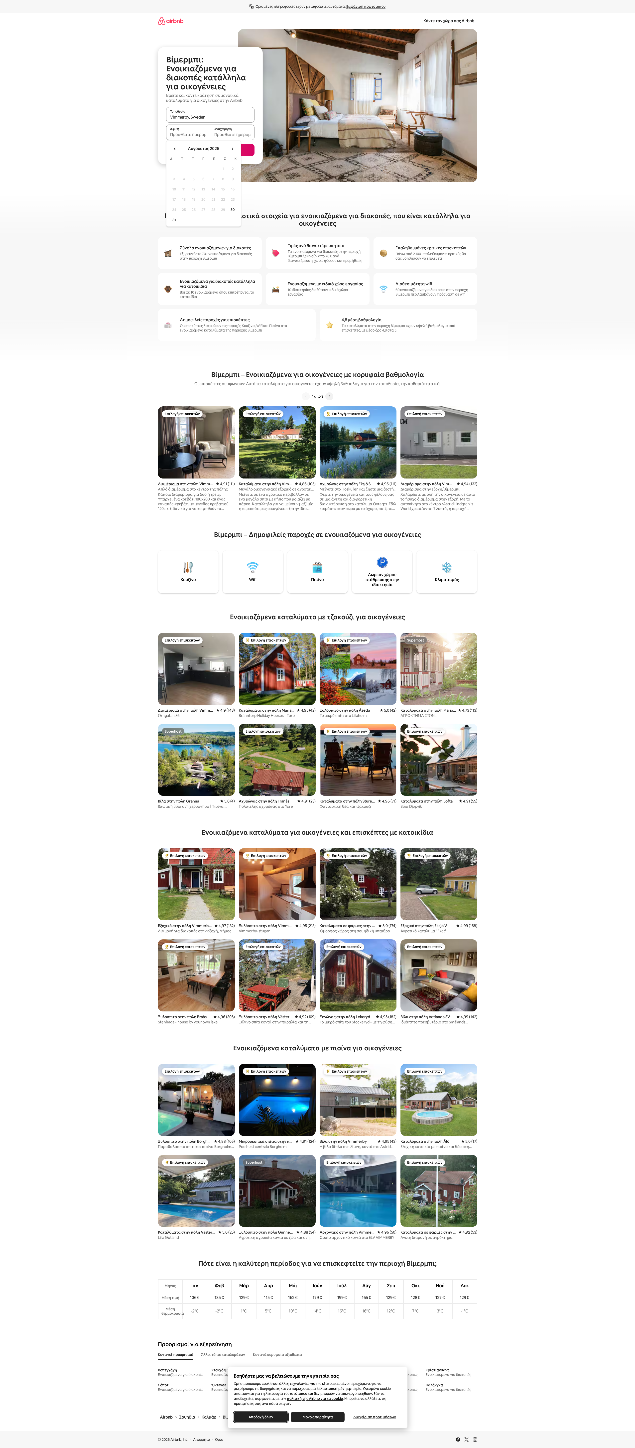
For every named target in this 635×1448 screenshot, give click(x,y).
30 (233, 209)
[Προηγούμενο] (306, 396)
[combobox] (210, 117)
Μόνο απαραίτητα (317, 1417)
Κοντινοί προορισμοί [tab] (175, 1354)
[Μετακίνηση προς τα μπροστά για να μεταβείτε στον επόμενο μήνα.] (232, 148)
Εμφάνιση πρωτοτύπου (365, 6)
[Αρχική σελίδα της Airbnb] (170, 21)
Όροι (219, 1439)
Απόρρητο (201, 1439)
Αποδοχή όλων (260, 1417)
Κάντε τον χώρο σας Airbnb (448, 20)
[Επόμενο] (329, 396)
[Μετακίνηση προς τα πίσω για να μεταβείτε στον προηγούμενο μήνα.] (174, 148)
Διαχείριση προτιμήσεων (374, 1417)
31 (174, 220)
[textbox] (188, 135)
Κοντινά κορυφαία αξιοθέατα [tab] (277, 1354)
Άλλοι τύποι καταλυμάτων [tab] (223, 1354)
